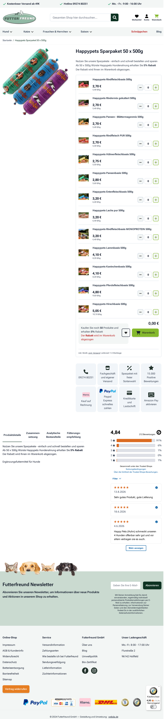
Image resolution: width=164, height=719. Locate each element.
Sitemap (7, 679)
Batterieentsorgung (13, 667)
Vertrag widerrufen (16, 689)
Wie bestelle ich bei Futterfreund (60, 656)
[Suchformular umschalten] (115, 17)
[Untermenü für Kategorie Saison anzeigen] (90, 31)
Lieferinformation (52, 667)
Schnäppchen (139, 31)
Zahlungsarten (50, 650)
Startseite (7, 40)
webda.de (113, 716)
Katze (27, 31)
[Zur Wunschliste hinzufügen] (126, 333)
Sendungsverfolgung (53, 662)
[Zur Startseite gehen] (20, 17)
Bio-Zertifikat (89, 662)
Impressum (9, 644)
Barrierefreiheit (11, 673)
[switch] (153, 707)
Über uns (87, 644)
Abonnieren (152, 585)
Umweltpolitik (90, 656)
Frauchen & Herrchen (55, 31)
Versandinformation (53, 644)
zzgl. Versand (94, 353)
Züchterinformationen (54, 673)
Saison (85, 31)
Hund (6, 31)
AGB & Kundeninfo (13, 650)
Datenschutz (10, 662)
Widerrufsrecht (11, 656)
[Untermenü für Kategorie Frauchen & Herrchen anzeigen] (70, 31)
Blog (158, 31)
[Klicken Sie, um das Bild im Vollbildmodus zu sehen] (36, 81)
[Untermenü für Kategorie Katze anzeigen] (32, 31)
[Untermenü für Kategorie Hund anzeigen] (11, 31)
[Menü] (159, 687)
